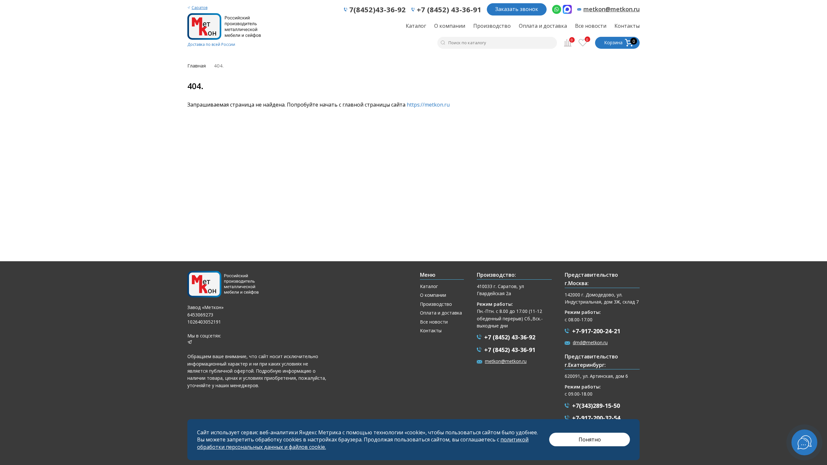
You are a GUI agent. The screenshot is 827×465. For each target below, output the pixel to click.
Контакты (627, 25)
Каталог (416, 25)
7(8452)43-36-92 (377, 9)
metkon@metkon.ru (611, 9)
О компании (449, 25)
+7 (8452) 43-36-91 (449, 9)
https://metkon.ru (428, 104)
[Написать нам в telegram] (189, 343)
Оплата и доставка (543, 25)
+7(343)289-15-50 (596, 405)
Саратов (199, 7)
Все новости (590, 25)
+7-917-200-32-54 (596, 418)
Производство (492, 25)
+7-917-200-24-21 (596, 331)
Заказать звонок (516, 9)
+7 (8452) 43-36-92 (509, 337)
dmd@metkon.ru (590, 342)
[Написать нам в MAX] (567, 9)
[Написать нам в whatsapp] (556, 9)
